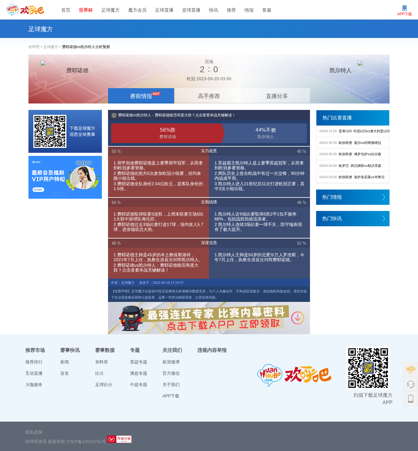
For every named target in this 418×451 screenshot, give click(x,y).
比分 (99, 373)
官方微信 (171, 373)
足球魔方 (110, 10)
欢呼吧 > (35, 47)
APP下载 (170, 395)
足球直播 (164, 10)
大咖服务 (34, 384)
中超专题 (138, 384)
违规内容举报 (212, 350)
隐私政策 (34, 432)
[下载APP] (65, 131)
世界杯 (86, 10)
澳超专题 (138, 373)
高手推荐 (209, 96)
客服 (266, 10)
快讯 (213, 10)
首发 (64, 373)
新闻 (64, 361)
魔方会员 (137, 10)
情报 (249, 10)
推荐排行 (34, 361)
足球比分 (103, 384)
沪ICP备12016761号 (86, 441)
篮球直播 (191, 10)
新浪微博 (171, 361)
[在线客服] (65, 177)
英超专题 (138, 361)
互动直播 (34, 373)
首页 (65, 10)
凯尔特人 (341, 70)
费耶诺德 (77, 70)
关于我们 (171, 384)
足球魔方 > (52, 47)
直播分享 (277, 96)
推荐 (231, 10)
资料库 (101, 361)
